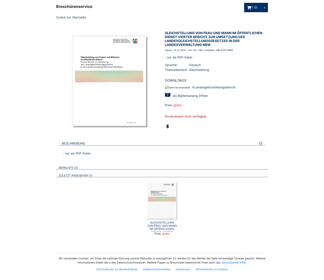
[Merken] (167, 126)
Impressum (183, 269)
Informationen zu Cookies (212, 269)
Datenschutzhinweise (156, 269)
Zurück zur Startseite (71, 17)
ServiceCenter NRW (233, 262)
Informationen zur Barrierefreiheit (116, 269)
